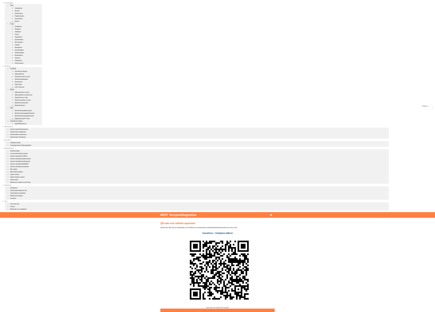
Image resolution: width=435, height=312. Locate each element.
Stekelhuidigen (19, 52)
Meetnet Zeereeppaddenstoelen (25, 113)
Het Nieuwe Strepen (21, 71)
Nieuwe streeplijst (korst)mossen (20, 161)
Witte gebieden (19, 74)
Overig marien (19, 63)
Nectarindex (18, 82)
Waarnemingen (15, 151)
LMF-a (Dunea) (19, 87)
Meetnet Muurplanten (21, 79)
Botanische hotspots (16, 196)
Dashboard (13, 188)
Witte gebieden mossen (22, 92)
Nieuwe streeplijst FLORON (18, 156)
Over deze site (14, 204)
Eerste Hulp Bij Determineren (19, 129)
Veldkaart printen (15, 142)
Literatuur (13, 198)
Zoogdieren (18, 26)
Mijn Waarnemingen (16, 172)
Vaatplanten (18, 8)
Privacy (12, 206)
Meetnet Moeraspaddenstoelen (24, 116)
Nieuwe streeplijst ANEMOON (19, 164)
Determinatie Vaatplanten (18, 132)
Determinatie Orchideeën (18, 137)
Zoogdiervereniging (16, 121)
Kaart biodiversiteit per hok (18, 190)
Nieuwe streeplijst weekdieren (19, 166)
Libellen (17, 45)
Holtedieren (18, 60)
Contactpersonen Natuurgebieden (20, 145)
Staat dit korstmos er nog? (23, 100)
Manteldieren (19, 55)
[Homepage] (271, 215)
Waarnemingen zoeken (17, 177)
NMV (11, 108)
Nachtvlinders (19, 39)
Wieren (17, 21)
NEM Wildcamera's (20, 123)
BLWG (12, 89)
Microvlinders (19, 42)
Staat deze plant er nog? (22, 76)
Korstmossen (19, 13)
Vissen (17, 34)
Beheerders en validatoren (18, 209)
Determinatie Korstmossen (18, 134)
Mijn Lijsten (13, 169)
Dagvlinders (18, 37)
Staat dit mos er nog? (21, 97)
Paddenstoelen (19, 16)
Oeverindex (18, 84)
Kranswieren (19, 18)
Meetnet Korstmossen (21, 103)
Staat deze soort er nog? (22, 118)
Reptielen (18, 29)
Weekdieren (18, 47)
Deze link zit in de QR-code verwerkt (217, 307)
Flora (11, 5)
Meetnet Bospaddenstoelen (23, 110)
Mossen (17, 11)
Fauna (12, 24)
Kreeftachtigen (19, 50)
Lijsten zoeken (14, 174)
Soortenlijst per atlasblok (17, 193)
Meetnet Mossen (20, 105)
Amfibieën (18, 32)
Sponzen (17, 58)
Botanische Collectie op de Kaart (20, 182)
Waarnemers (14, 179)
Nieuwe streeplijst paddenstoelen (20, 159)
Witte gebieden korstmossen (23, 95)
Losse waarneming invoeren (19, 153)
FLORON (13, 69)
